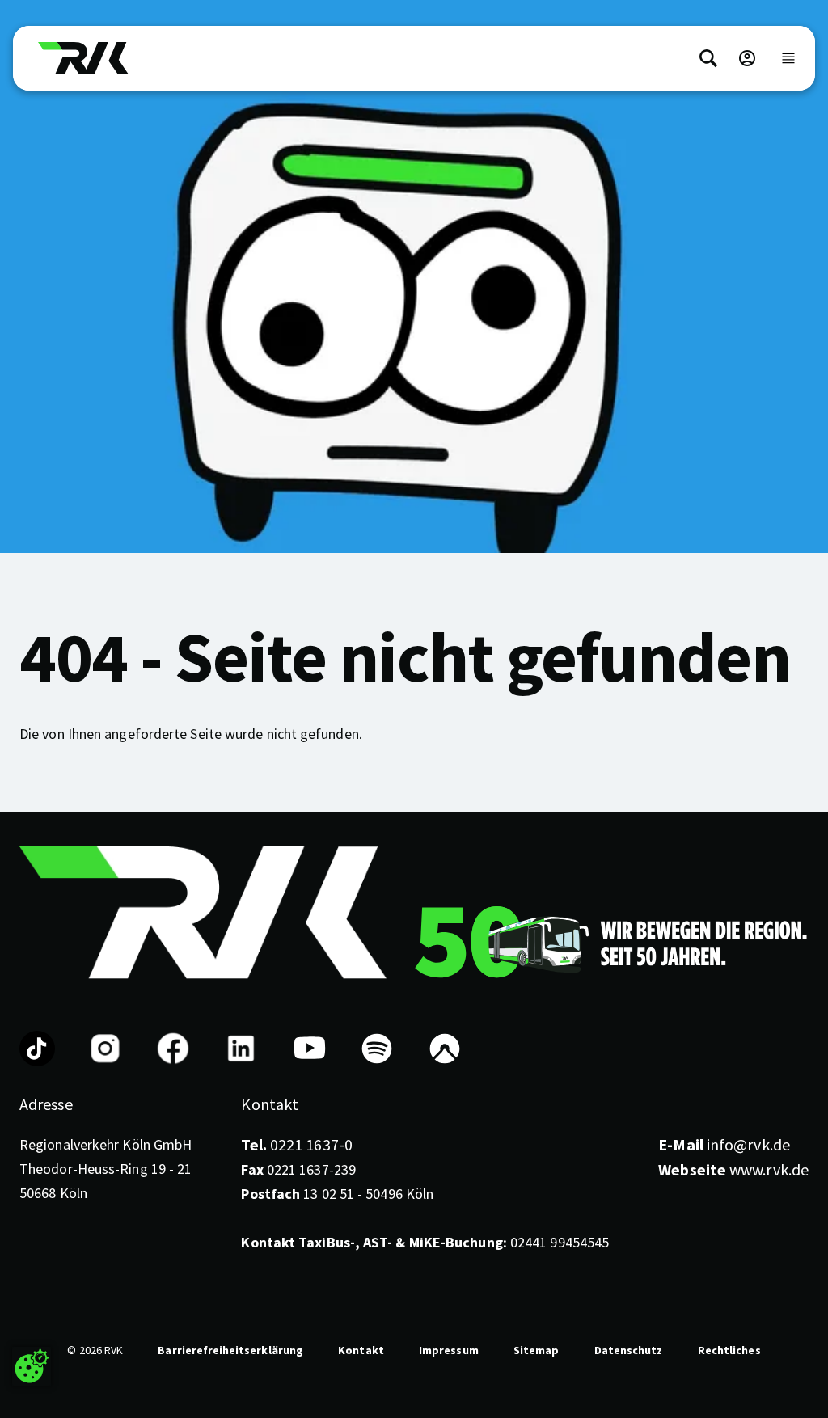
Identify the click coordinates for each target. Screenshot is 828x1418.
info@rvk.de (724, 1144)
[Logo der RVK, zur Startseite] (83, 58)
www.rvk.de (733, 1169)
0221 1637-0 (296, 1144)
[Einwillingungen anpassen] (31, 1366)
